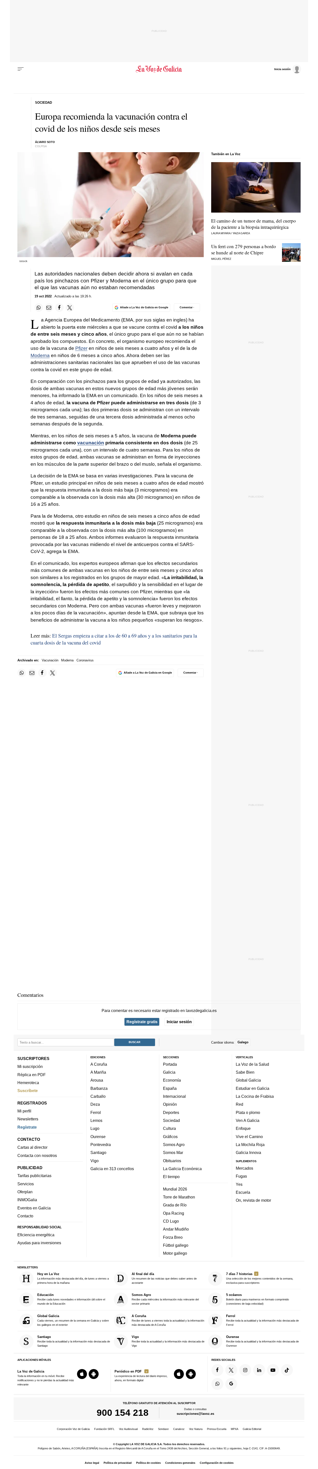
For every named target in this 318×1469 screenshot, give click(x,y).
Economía (172, 1080)
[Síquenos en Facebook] (217, 1370)
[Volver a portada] (159, 69)
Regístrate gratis (142, 1021)
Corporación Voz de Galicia (73, 1428)
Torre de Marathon (179, 1197)
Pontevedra (100, 1144)
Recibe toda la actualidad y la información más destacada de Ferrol (262, 1320)
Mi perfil (24, 1111)
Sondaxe (163, 1428)
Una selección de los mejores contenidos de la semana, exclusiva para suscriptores (259, 1278)
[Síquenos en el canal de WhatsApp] (217, 1384)
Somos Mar (173, 1152)
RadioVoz (148, 1428)
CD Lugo (171, 1221)
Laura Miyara (220, 233)
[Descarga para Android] (94, 1374)
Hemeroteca (28, 1082)
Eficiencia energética (35, 1235)
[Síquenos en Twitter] (231, 1370)
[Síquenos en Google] (231, 1384)
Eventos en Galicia (34, 1208)
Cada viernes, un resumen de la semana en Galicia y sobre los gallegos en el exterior (73, 1320)
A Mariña (98, 1072)
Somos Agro (174, 1144)
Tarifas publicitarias (34, 1175)
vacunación (90, 442)
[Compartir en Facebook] (59, 307)
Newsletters (27, 1119)
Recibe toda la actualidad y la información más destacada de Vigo (168, 1341)
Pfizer (81, 348)
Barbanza (99, 1088)
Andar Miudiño (176, 1229)
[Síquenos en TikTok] (287, 1370)
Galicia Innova (248, 1152)
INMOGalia (27, 1199)
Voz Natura (195, 1428)
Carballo (98, 1096)
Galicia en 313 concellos (112, 1168)
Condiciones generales (180, 1462)
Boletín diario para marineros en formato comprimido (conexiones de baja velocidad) (257, 1299)
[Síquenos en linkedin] (259, 1370)
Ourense (98, 1136)
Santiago (98, 1152)
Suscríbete (27, 1090)
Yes (239, 1184)
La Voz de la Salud (252, 1064)
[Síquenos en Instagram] (245, 1370)
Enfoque (243, 1128)
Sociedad (171, 1120)
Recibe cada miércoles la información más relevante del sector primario (165, 1299)
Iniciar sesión (179, 1021)
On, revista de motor (253, 1200)
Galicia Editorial (252, 1428)
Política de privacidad (118, 1462)
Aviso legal (92, 1462)
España (170, 1088)
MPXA (234, 1428)
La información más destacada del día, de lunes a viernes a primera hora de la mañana (73, 1278)
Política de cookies (148, 1462)
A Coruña (98, 1064)
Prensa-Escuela (216, 1428)
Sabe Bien (245, 1072)
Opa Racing (173, 1213)
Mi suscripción (30, 1066)
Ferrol (95, 1112)
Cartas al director (32, 1147)
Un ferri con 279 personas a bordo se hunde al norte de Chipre (243, 249)
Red (239, 1104)
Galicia (169, 1072)
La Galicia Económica (182, 1168)
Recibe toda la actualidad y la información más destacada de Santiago (73, 1341)
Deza (95, 1104)
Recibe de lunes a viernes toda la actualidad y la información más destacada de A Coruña (168, 1320)
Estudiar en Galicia (252, 1088)
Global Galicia (248, 1080)
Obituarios (172, 1160)
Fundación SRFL (104, 1428)
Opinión (170, 1104)
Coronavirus (85, 660)
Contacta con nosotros (37, 1155)
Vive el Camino (249, 1136)
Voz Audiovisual (128, 1428)
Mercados (244, 1168)
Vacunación (50, 660)
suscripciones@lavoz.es (195, 1414)
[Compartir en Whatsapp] (39, 307)
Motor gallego (175, 1253)
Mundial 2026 (175, 1189)
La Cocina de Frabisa (255, 1096)
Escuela (243, 1192)
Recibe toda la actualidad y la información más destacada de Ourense (262, 1341)
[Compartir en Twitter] (70, 307)
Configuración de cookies (217, 1462)
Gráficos (170, 1136)
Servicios (25, 1184)
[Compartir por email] (49, 307)
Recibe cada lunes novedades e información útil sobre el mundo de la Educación (71, 1299)
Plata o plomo (248, 1112)
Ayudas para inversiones (39, 1242)
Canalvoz (179, 1428)
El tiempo (171, 1176)
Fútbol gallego (175, 1245)
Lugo (94, 1128)
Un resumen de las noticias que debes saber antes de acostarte (164, 1278)
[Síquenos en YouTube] (273, 1370)
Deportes (171, 1112)
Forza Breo (173, 1237)
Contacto (25, 1216)
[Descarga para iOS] (82, 1374)
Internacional (174, 1096)
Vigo (94, 1160)
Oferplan (25, 1192)
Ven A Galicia (247, 1120)
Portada (170, 1064)
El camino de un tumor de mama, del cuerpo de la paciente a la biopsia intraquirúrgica (253, 224)
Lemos (96, 1120)
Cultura (169, 1128)
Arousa (96, 1080)
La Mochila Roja (250, 1144)
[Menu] (21, 69)
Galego (243, 1042)
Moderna (40, 355)
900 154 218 (123, 1412)
